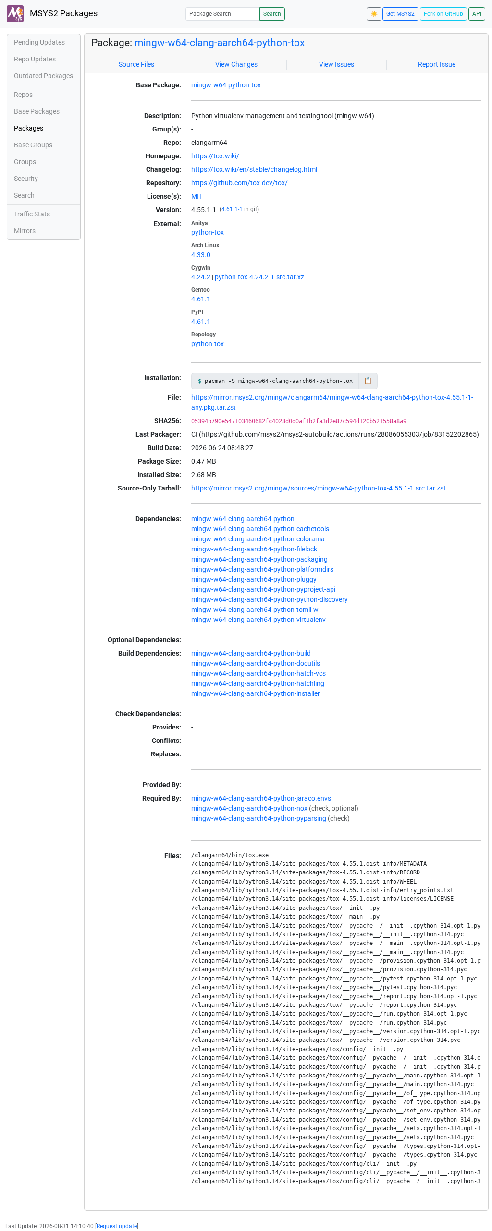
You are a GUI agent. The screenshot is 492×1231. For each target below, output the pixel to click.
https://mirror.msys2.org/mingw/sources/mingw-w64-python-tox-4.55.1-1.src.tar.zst (318, 488)
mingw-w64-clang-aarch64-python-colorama (258, 539)
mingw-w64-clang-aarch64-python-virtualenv (258, 619)
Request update (117, 1226)
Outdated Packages (43, 76)
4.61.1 (200, 299)
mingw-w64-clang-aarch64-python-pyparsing (258, 818)
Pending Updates (39, 42)
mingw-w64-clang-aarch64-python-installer (255, 693)
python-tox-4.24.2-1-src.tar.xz (259, 277)
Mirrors (25, 231)
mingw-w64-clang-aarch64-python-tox (220, 42)
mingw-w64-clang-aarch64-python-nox (249, 808)
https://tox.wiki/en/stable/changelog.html (254, 169)
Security (26, 178)
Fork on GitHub (443, 14)
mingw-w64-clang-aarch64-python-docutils (255, 663)
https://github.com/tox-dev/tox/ (239, 183)
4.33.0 (200, 255)
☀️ (374, 14)
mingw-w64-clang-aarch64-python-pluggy (254, 579)
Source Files (136, 64)
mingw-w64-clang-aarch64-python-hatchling (257, 683)
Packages (28, 128)
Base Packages (37, 111)
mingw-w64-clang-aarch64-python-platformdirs (262, 569)
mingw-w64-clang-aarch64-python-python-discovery (269, 599)
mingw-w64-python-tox (226, 85)
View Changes (236, 64)
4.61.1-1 (232, 209)
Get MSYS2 (400, 14)
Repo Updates (35, 59)
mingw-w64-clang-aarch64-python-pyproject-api (263, 589)
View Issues (336, 64)
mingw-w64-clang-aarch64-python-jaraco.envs (261, 798)
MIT (197, 196)
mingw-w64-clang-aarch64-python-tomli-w (255, 609)
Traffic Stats (32, 214)
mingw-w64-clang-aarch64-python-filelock (254, 549)
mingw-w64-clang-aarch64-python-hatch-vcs (258, 673)
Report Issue (436, 64)
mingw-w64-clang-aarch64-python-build (251, 653)
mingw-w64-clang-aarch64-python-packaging (259, 559)
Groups (25, 162)
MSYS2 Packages (63, 13)
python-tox (207, 232)
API (476, 14)
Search (272, 14)
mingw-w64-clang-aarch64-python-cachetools (260, 529)
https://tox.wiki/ (215, 156)
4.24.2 (200, 277)
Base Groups (33, 145)
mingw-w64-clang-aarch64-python (243, 519)
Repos (23, 94)
